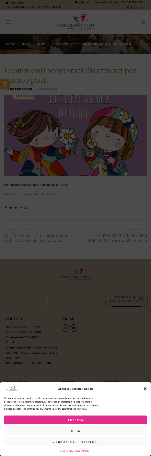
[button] (145, 389)
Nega (75, 431)
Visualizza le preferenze (75, 441)
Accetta (75, 420)
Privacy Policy (82, 450)
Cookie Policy (66, 450)
